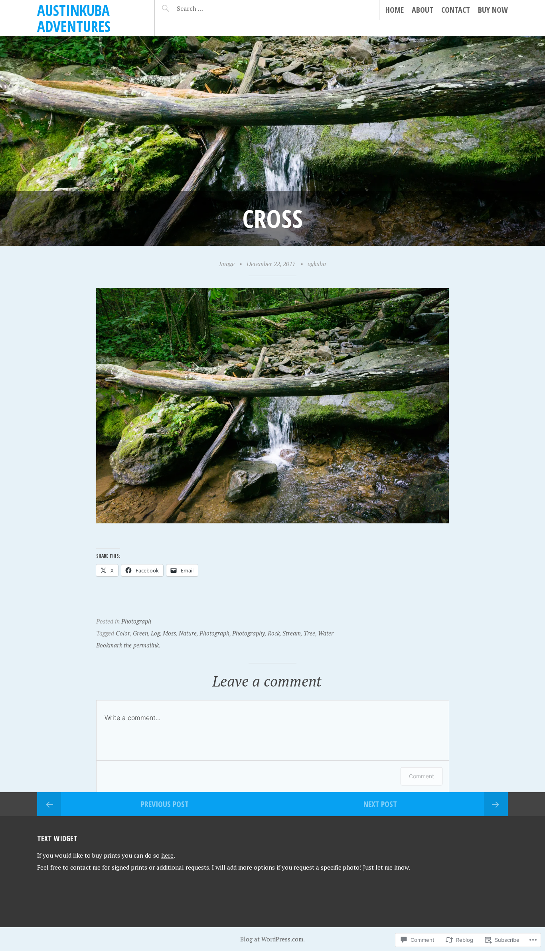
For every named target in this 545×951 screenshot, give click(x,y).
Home (394, 9)
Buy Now (493, 9)
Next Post (380, 804)
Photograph (136, 621)
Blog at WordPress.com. (272, 939)
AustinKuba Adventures (74, 18)
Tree (309, 633)
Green (140, 633)
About (422, 9)
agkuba (317, 264)
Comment (421, 776)
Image (227, 264)
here (167, 855)
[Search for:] (210, 8)
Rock (274, 633)
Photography (248, 633)
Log (155, 633)
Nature (188, 633)
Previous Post (165, 804)
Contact (455, 9)
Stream (291, 633)
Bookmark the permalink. (128, 645)
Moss (169, 633)
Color (123, 633)
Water (326, 633)
